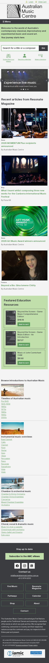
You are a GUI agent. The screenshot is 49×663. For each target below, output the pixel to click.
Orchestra (5, 505)
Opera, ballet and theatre (11, 532)
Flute (3, 448)
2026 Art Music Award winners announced (23, 241)
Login (31, 2)
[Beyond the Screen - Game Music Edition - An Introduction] (10, 338)
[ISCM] (36, 653)
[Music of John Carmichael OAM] (10, 358)
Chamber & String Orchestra (13, 494)
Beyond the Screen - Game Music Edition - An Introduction (30, 334)
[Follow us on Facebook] (17, 566)
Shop (12, 603)
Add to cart (24, 324)
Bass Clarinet (6, 440)
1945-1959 (5, 404)
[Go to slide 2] (23, 89)
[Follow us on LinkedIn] (32, 566)
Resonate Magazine (36, 587)
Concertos (5, 499)
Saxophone (6, 467)
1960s (3, 407)
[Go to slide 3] (25, 89)
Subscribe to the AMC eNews (24, 556)
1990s (3, 415)
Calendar (36, 596)
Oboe (3, 456)
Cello (3, 442)
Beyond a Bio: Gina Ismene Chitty (18, 285)
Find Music (12, 586)
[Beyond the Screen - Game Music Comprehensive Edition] (10, 317)
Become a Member (24, 59)
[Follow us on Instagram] (24, 566)
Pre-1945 (5, 401)
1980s (3, 412)
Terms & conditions (22, 645)
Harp (3, 453)
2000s (4, 418)
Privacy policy (33, 645)
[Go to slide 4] (27, 89)
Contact (24, 611)
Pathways (12, 596)
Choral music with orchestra (12, 530)
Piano (3, 461)
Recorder (5, 464)
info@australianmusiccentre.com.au (24, 576)
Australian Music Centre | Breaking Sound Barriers (24, 11)
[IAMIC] (15, 653)
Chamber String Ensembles (12, 497)
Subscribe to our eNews (8, 60)
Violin (3, 472)
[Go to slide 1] (21, 89)
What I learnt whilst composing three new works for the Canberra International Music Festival (23, 193)
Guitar (4, 450)
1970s (3, 409)
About (37, 603)
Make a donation (40, 59)
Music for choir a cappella (11, 527)
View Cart (42, 2)
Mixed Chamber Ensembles (12, 502)
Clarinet (4, 445)
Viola (3, 469)
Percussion (5, 459)
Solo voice (5, 535)
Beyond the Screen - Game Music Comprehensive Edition (30, 314)
